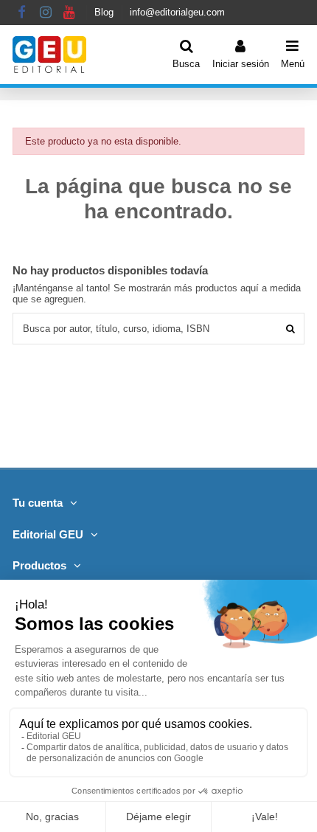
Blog (104, 12)
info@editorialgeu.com (177, 12)
